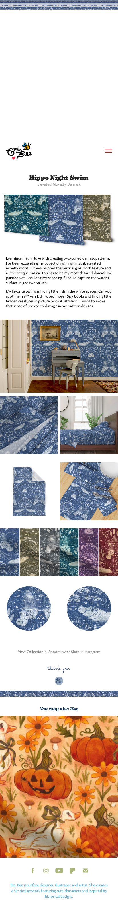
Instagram (92, 652)
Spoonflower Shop (64, 652)
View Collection (30, 652)
